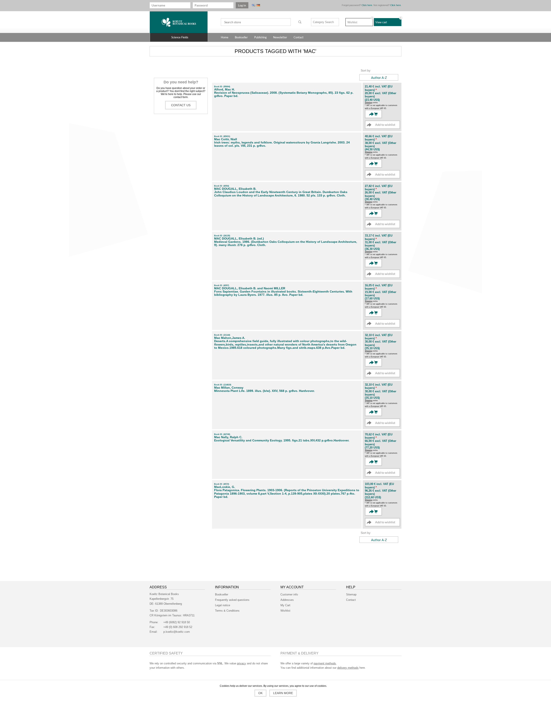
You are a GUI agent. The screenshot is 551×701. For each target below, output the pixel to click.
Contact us (180, 105)
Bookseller (221, 594)
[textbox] (256, 22)
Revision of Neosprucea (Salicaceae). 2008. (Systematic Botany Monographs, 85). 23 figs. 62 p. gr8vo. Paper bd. (283, 94)
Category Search (323, 22)
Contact (351, 599)
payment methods (325, 663)
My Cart (285, 605)
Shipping (368, 102)
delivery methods (348, 667)
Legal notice (222, 605)
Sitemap (351, 594)
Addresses (287, 599)
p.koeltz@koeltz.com (176, 631)
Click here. (367, 5)
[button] (179, 37)
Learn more (283, 693)
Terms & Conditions (227, 610)
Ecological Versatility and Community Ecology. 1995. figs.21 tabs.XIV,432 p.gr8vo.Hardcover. (281, 440)
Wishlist (285, 610)
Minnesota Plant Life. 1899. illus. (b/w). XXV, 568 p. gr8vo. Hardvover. (264, 391)
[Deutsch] (258, 5)
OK (260, 693)
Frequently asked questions (232, 599)
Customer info (289, 594)
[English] (253, 5)
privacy (241, 663)
